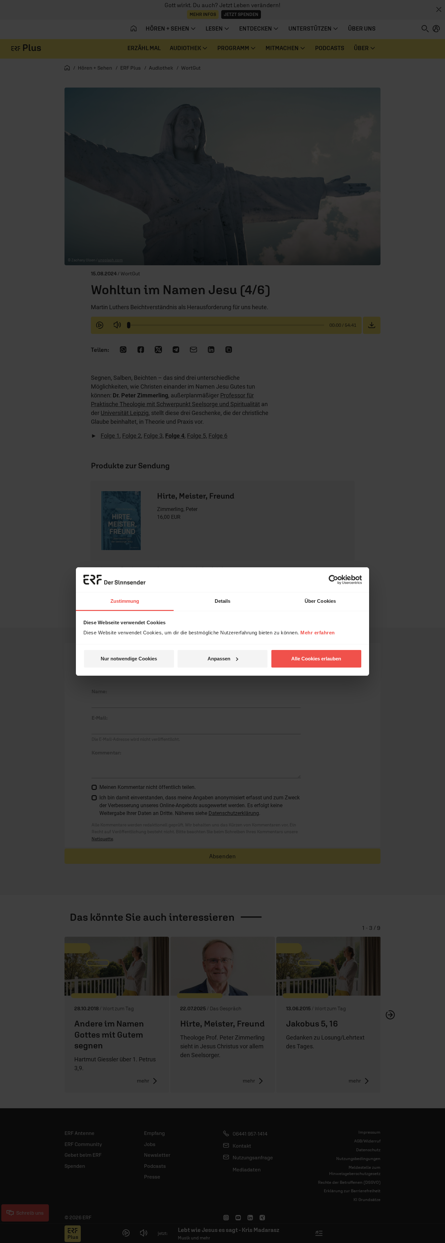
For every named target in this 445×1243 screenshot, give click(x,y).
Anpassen (219, 658)
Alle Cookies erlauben (316, 658)
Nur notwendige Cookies (129, 658)
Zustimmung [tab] (124, 601)
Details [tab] (223, 601)
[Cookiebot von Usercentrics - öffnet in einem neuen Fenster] (333, 580)
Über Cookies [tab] (320, 601)
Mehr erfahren (317, 632)
